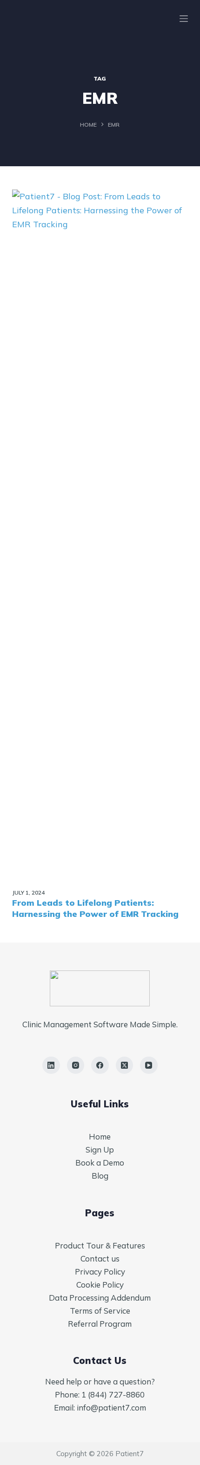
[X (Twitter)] (124, 1065)
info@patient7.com (111, 1407)
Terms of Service (100, 1311)
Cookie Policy (100, 1284)
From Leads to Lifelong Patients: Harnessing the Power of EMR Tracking (95, 908)
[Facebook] (100, 1065)
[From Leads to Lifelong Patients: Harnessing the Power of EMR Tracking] (100, 539)
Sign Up (100, 1149)
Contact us (100, 1258)
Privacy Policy (100, 1271)
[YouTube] (149, 1065)
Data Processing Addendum (100, 1297)
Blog (100, 1175)
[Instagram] (76, 1065)
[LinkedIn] (51, 1065)
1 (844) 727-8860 (113, 1394)
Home (100, 1136)
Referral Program (100, 1324)
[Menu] (184, 18)
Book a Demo (99, 1162)
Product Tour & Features (100, 1245)
